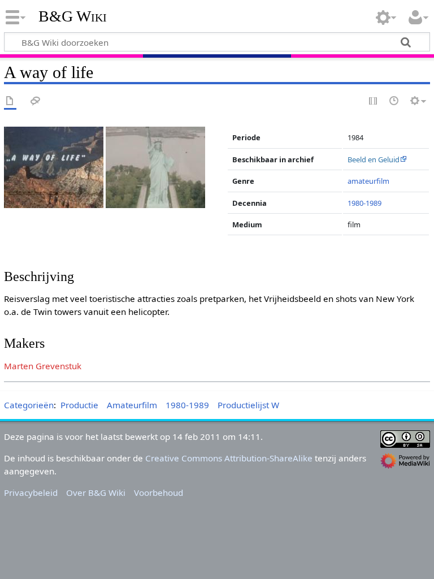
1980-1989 (364, 203)
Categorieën (29, 405)
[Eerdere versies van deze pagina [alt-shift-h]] (394, 101)
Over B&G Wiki (95, 492)
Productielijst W (248, 405)
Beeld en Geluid (374, 159)
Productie (79, 405)
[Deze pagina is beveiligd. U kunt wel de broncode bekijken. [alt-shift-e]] (373, 101)
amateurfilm (368, 181)
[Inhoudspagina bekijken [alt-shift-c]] (10, 101)
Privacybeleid (31, 492)
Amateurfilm (132, 405)
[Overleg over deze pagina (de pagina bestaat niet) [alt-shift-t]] (35, 101)
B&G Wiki (72, 16)
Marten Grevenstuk (42, 365)
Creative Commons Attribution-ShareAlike (229, 458)
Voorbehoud (158, 492)
